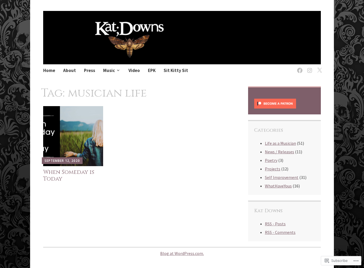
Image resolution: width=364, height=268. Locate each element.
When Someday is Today (68, 176)
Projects (272, 168)
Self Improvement (281, 177)
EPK (152, 70)
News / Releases (279, 151)
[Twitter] (318, 67)
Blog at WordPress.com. (182, 253)
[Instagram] (308, 67)
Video (134, 70)
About (69, 70)
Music (109, 70)
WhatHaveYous (278, 186)
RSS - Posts (275, 223)
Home (49, 70)
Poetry (271, 160)
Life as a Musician (280, 143)
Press (89, 70)
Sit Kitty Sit (176, 70)
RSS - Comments (280, 232)
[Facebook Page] (299, 67)
